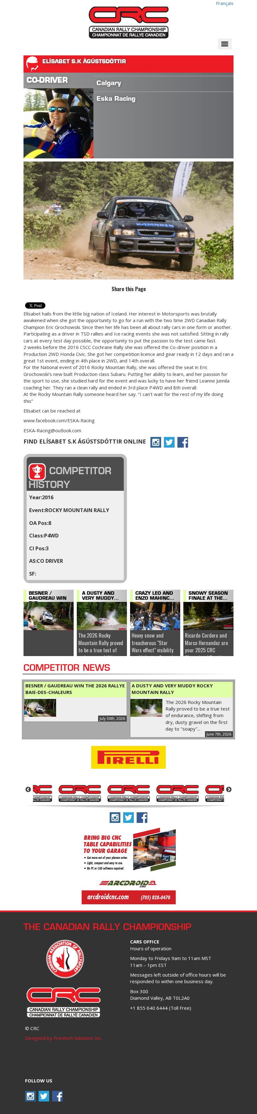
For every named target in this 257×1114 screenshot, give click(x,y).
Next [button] (229, 790)
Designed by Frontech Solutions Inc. (63, 1038)
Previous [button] (28, 790)
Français (224, 3)
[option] (79, 793)
